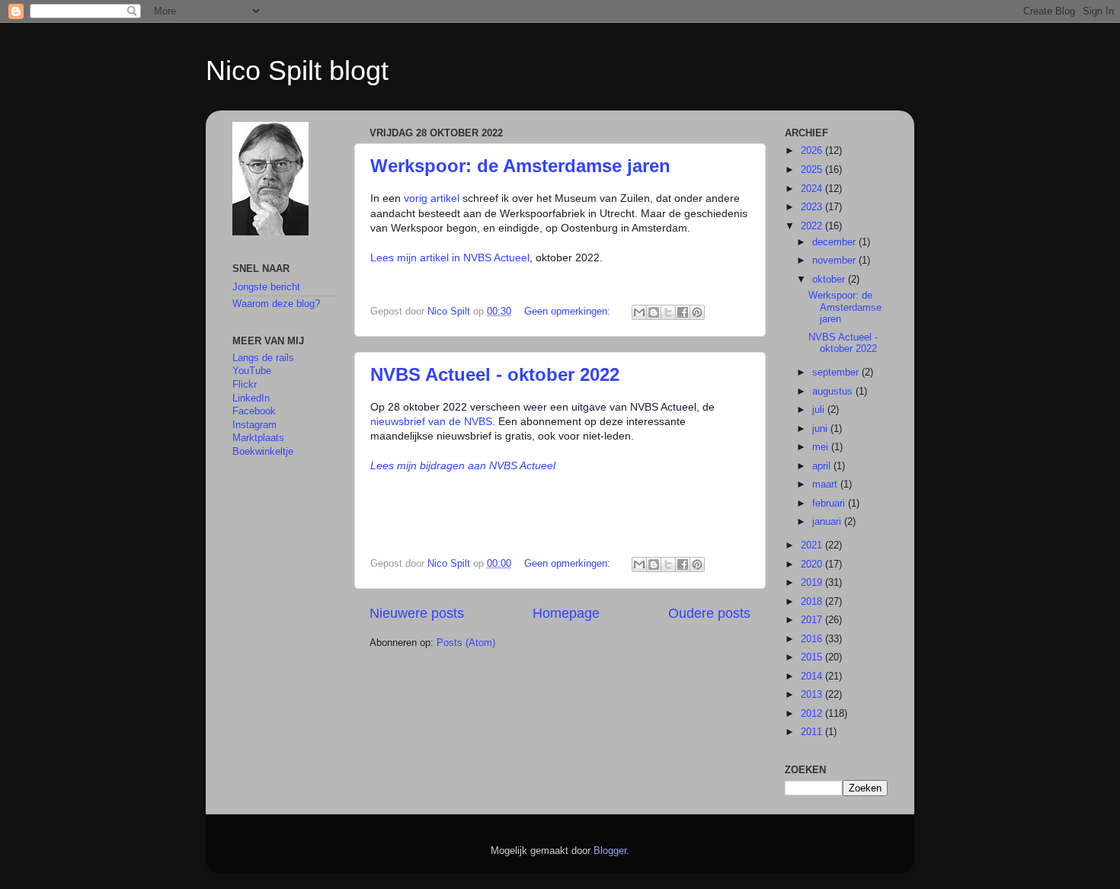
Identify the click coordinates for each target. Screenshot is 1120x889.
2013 (813, 694)
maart (826, 484)
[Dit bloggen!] (653, 312)
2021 (813, 545)
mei (821, 447)
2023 (813, 207)
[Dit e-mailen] (639, 312)
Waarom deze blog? (276, 304)
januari (828, 521)
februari (830, 503)
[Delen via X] (668, 312)
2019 (813, 582)
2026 (813, 151)
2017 (813, 620)
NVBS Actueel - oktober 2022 (494, 374)
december (835, 242)
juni (821, 429)
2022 (813, 226)
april (823, 466)
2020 (813, 564)
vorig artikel (431, 198)
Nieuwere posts (417, 613)
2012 (813, 713)
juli (819, 410)
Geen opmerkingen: (568, 311)
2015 (813, 657)
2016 (813, 639)
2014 (813, 676)
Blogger (610, 851)
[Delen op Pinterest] (697, 312)
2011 (813, 732)
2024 (813, 189)
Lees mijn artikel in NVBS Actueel (450, 257)
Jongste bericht (266, 287)
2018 (813, 601)
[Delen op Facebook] (682, 312)
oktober (830, 279)
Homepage (566, 613)
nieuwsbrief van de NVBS (431, 421)
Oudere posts (709, 613)
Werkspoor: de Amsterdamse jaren (520, 165)
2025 (813, 170)
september (837, 372)
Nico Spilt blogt (297, 70)
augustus (834, 391)
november (835, 260)
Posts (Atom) (466, 643)
